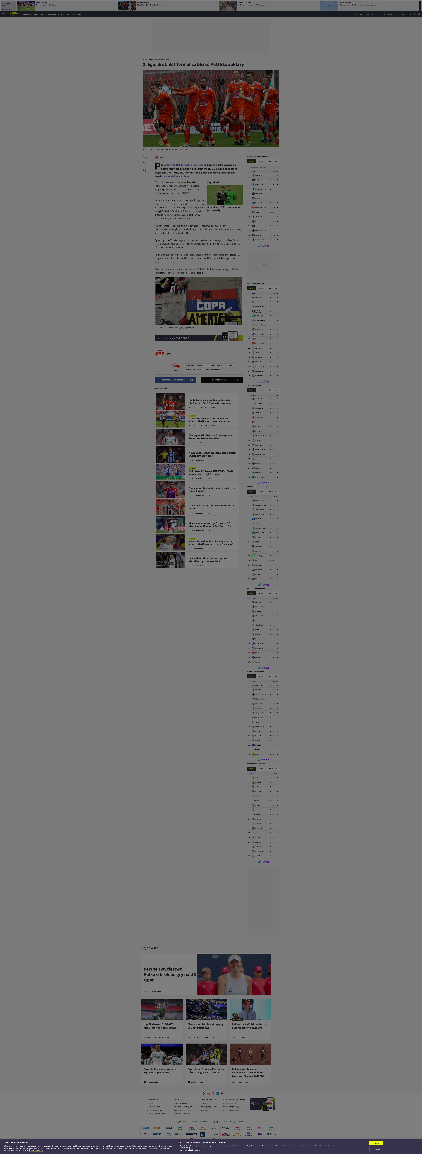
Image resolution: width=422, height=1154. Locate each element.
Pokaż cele (376, 1149)
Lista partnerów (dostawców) (190, 1150)
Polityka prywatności (37, 1150)
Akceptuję (376, 1143)
